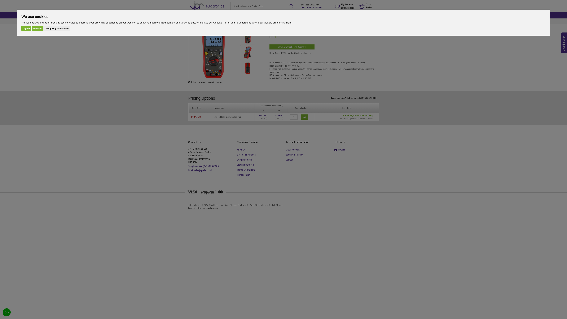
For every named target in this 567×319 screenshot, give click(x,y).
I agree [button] (26, 28)
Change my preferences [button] (57, 28)
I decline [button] (37, 28)
